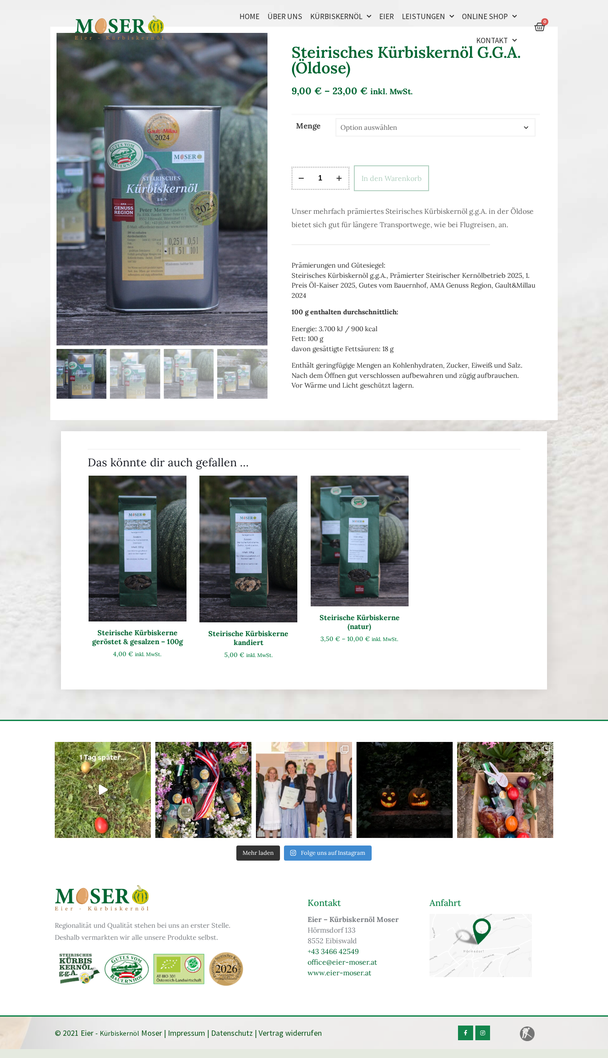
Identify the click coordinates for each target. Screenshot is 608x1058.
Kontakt (492, 40)
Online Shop (485, 16)
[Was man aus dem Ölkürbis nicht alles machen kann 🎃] (405, 790)
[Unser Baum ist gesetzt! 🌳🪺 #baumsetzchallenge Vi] (103, 790)
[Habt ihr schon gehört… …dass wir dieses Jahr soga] (203, 790)
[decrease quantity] (301, 178)
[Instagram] (482, 1033)
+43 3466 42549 (333, 951)
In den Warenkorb (391, 178)
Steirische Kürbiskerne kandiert (248, 638)
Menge (308, 126)
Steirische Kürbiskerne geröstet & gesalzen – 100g (137, 637)
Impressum (186, 1033)
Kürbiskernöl (336, 16)
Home (249, 16)
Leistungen (423, 16)
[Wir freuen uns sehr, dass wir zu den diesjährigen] (304, 790)
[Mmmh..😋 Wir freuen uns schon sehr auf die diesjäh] (505, 790)
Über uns (285, 16)
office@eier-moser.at (342, 962)
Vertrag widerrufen (290, 1033)
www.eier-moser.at (339, 972)
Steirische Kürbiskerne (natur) (360, 622)
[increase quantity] (339, 178)
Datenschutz (232, 1033)
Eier (386, 16)
